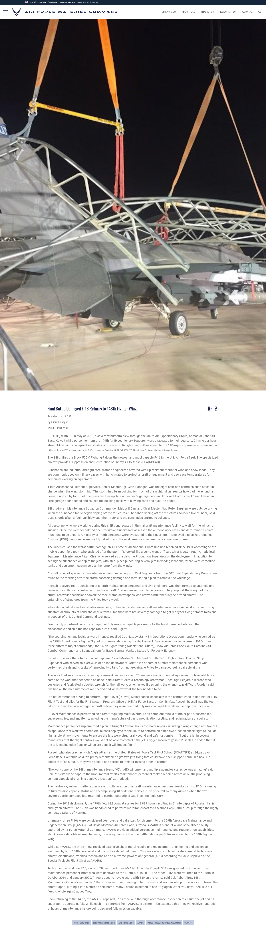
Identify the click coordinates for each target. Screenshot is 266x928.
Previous (13, 204)
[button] (87, 2)
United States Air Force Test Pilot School (164, 922)
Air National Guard (126, 922)
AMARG (140, 922)
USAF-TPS (188, 922)
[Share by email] (216, 408)
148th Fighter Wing (81, 922)
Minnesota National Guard (104, 922)
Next (252, 204)
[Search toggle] (260, 11)
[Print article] (209, 408)
